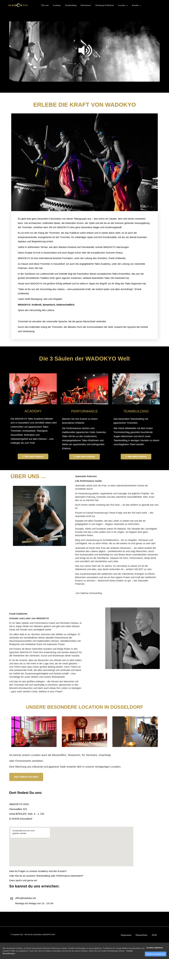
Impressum (126, 935)
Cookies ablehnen (154, 948)
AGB (154, 935)
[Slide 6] (90, 742)
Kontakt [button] (136, 5)
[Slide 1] (78, 742)
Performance (86, 5)
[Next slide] (153, 732)
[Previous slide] (16, 732)
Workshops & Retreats (104, 5)
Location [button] (122, 5)
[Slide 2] (81, 742)
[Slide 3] (83, 742)
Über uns (45, 5)
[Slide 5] (87, 742)
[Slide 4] (85, 742)
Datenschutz (141, 935)
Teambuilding (70, 5)
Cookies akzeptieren (155, 954)
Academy (57, 5)
